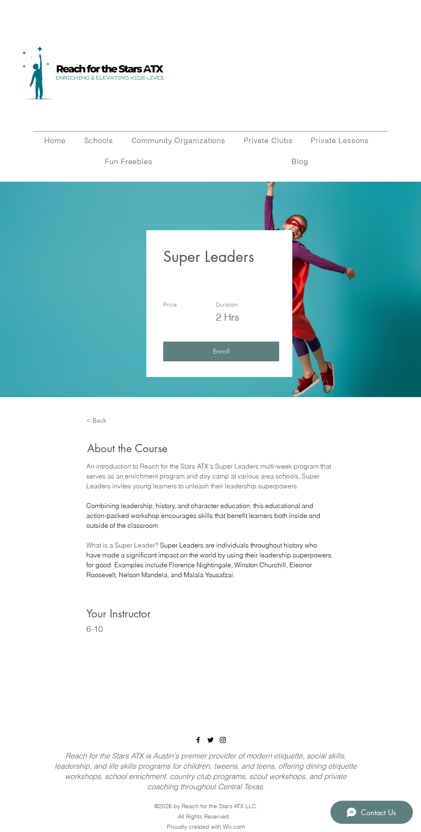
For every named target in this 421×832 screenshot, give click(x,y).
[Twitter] (210, 740)
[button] (221, 351)
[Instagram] (223, 740)
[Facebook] (198, 740)
